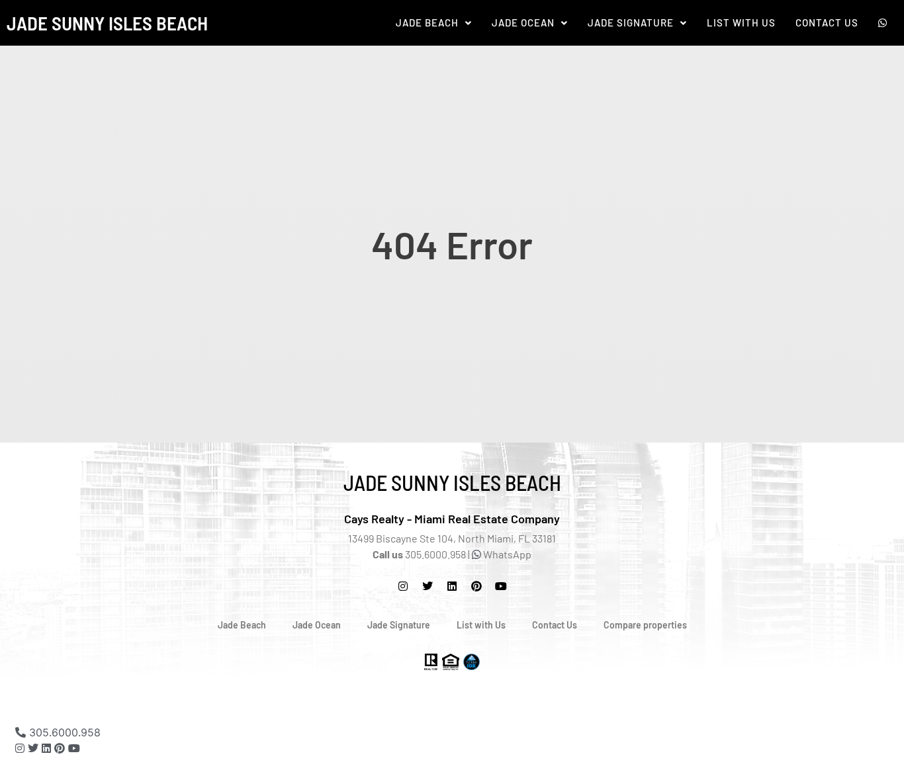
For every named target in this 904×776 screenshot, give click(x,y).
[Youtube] (74, 748)
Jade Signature (631, 23)
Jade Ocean (523, 23)
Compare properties (645, 624)
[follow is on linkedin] (452, 586)
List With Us (741, 23)
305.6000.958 (63, 732)
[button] (434, 23)
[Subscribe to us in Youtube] (501, 586)
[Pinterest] (476, 586)
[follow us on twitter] (427, 586)
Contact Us (826, 23)
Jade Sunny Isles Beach (107, 22)
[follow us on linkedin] (46, 748)
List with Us (481, 624)
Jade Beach (427, 23)
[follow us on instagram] (403, 586)
